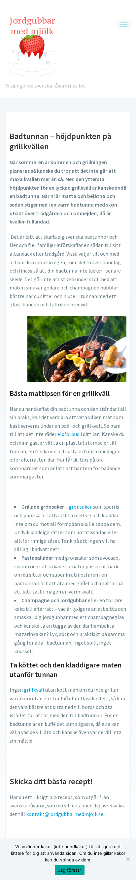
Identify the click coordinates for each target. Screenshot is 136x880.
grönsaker (80, 506)
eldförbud (68, 434)
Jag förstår (70, 870)
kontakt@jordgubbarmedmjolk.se (64, 814)
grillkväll (34, 689)
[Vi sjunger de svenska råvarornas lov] (32, 47)
